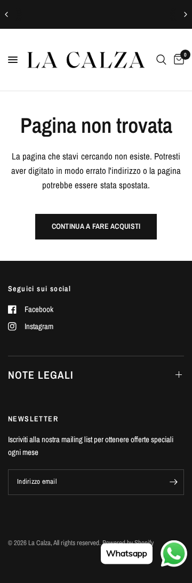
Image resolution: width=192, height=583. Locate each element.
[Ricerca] (161, 60)
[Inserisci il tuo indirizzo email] (173, 482)
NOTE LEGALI (41, 375)
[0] (177, 60)
